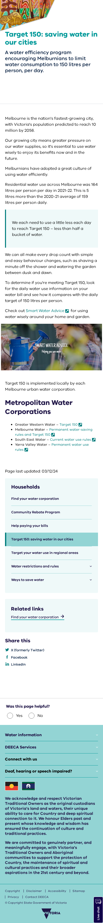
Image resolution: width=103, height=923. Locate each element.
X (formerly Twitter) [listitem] (27, 650)
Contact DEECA (36, 897)
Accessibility (57, 891)
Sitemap (78, 891)
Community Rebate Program (35, 512)
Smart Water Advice (45, 311)
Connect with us (21, 759)
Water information (23, 735)
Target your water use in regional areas (44, 552)
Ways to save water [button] (27, 579)
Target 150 (69, 424)
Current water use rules (70, 439)
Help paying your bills (29, 525)
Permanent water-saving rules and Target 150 (53, 432)
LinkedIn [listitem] (18, 664)
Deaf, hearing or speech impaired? (38, 771)
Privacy (13, 897)
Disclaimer (34, 891)
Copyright (12, 891)
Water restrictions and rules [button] (35, 566)
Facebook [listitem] (19, 657)
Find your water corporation (35, 498)
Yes (19, 715)
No (40, 715)
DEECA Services (20, 747)
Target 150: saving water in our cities (42, 539)
